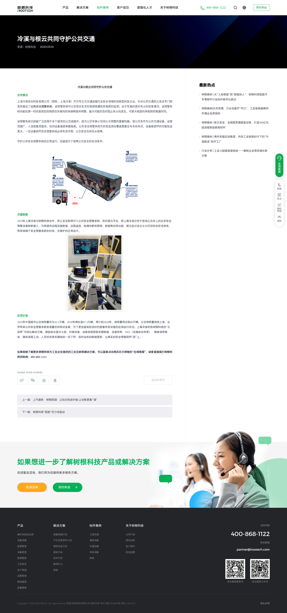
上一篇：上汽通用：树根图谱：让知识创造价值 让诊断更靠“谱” (59, 399)
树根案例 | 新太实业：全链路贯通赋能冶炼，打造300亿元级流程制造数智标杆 (235, 125)
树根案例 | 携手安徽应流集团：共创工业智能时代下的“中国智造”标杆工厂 (235, 139)
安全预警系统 (44, 106)
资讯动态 (130, 540)
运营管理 (22, 575)
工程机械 (94, 534)
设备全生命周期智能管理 (148, 226)
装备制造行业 (60, 534)
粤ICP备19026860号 (110, 603)
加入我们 (130, 546)
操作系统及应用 (25, 534)
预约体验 (261, 7)
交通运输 (94, 546)
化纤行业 (58, 558)
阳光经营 (130, 552)
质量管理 (22, 587)
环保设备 (94, 552)
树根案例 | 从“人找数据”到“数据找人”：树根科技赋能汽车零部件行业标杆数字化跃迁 (234, 97)
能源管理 (22, 558)
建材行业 (58, 552)
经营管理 (22, 546)
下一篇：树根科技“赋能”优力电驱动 (43, 412)
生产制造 (22, 570)
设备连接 (22, 540)
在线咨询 (32, 487)
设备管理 (22, 552)
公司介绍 (130, 534)
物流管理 (22, 581)
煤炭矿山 (58, 564)
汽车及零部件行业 (62, 540)
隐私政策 (265, 603)
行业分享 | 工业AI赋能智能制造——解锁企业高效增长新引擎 (234, 153)
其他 (55, 570)
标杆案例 (103, 7)
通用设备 (94, 540)
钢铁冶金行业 (60, 546)
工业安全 (22, 564)
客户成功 (123, 7)
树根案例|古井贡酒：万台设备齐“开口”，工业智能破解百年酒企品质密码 (235, 111)
